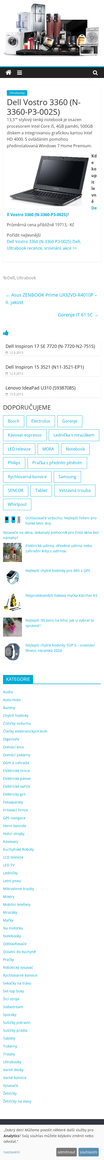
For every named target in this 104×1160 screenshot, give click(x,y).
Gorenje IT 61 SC (78, 315)
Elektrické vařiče (16, 786)
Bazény (9, 707)
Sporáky (9, 1014)
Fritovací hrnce (15, 810)
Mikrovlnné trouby (18, 888)
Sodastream (13, 1006)
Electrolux (40, 421)
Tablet (41, 490)
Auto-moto (12, 699)
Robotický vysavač (18, 967)
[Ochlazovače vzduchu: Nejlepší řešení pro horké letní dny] (12, 521)
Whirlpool (17, 504)
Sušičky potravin (17, 1022)
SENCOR (15, 490)
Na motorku (13, 928)
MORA (48, 449)
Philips (14, 462)
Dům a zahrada (16, 762)
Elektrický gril (14, 794)
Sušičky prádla (15, 1030)
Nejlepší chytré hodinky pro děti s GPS (57, 570)
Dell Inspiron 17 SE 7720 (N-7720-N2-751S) (50, 346)
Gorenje (69, 421)
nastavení (12, 1152)
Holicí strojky (13, 833)
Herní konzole (14, 825)
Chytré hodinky (16, 715)
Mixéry (8, 896)
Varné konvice (15, 1077)
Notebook (75, 449)
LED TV (8, 865)
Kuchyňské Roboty (18, 849)
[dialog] (52, 1142)
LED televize (19, 449)
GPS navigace (14, 817)
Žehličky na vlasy (17, 1101)
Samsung (67, 476)
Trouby (9, 1054)
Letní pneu (12, 880)
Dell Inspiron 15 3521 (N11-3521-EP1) (45, 367)
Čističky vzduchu (17, 723)
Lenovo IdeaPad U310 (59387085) (40, 388)
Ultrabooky (17, 93)
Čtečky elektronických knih (25, 731)
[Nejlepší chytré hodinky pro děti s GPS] (12, 579)
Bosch (13, 421)
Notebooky (12, 935)
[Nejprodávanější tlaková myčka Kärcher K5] (12, 604)
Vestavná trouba (75, 490)
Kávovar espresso (25, 435)
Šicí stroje (11, 998)
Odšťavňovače (15, 943)
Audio (8, 691)
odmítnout (66, 1152)
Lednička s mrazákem (74, 435)
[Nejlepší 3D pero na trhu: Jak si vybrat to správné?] (12, 629)
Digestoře (11, 739)
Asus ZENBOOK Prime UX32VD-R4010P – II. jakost (51, 298)
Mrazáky (10, 912)
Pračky (8, 959)
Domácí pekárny (16, 754)
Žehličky (10, 1093)
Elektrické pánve (17, 778)
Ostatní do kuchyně (19, 951)
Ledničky (10, 873)
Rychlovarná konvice (27, 476)
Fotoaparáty (13, 802)
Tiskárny (10, 1046)
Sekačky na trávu (17, 983)
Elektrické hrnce (16, 770)
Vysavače (10, 1085)
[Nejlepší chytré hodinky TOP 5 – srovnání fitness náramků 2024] (12, 654)
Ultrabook (26, 278)
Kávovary (10, 841)
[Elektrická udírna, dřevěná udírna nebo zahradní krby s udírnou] (12, 555)
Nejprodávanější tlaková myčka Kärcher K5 (61, 595)
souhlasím (88, 1152)
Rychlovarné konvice (20, 975)
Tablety (9, 1038)
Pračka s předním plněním (57, 462)
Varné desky (13, 1069)
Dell (11, 278)
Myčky (8, 920)
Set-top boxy (13, 991)
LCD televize (13, 857)
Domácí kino (13, 747)
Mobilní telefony (17, 904)
